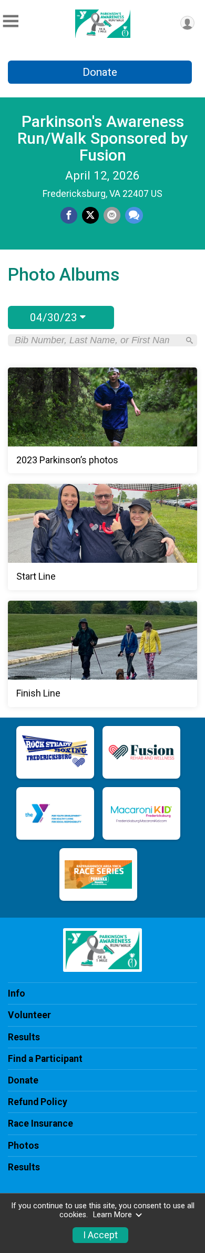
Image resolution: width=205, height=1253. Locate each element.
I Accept (100, 1235)
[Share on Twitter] (90, 215)
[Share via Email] (112, 215)
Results (24, 1037)
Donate (100, 72)
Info (16, 993)
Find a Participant (45, 1058)
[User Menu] (187, 23)
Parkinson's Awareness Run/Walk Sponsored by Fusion (102, 138)
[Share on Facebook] (68, 215)
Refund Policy (37, 1102)
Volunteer (29, 1015)
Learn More (112, 1214)
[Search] (189, 340)
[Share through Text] (134, 215)
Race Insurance (40, 1123)
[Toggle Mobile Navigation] (10, 21)
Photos (23, 1145)
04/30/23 (55, 317)
